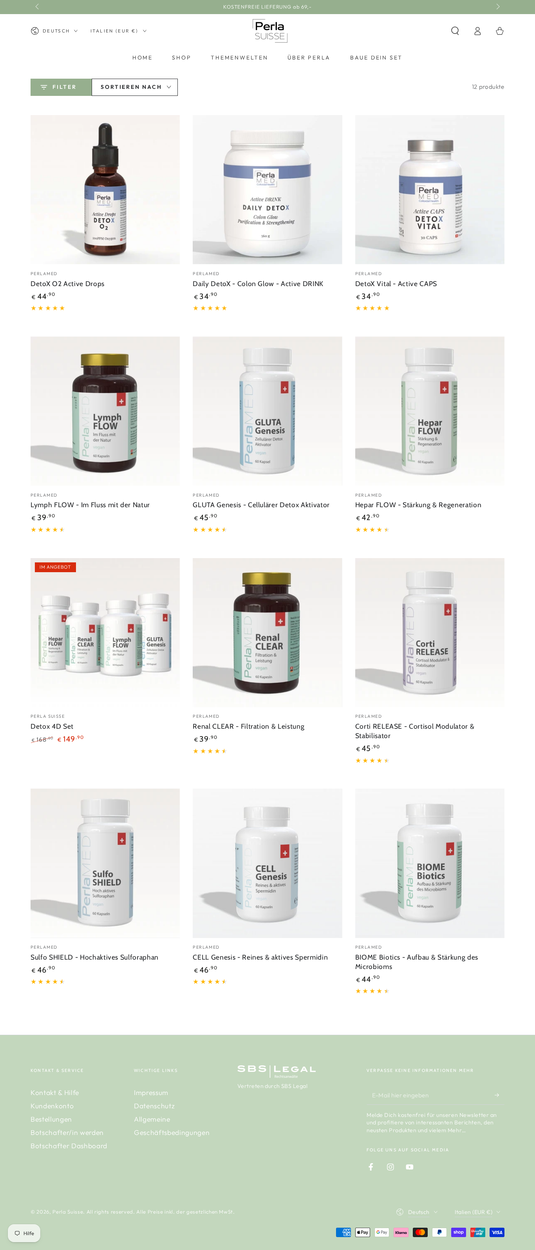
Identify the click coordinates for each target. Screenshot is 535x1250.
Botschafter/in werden (67, 1132)
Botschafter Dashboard (69, 1145)
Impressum (151, 1092)
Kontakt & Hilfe (55, 1092)
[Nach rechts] (497, 7)
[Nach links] (38, 7)
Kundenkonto (52, 1105)
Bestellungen (51, 1119)
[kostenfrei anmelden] (499, 1095)
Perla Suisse (67, 1212)
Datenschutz (154, 1105)
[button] (455, 31)
